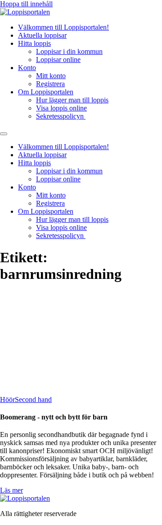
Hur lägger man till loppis (72, 100)
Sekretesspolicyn (61, 116)
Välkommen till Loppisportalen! (63, 27)
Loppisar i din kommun (69, 51)
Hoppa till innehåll (26, 4)
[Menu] (3, 133)
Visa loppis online (61, 108)
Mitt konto (51, 75)
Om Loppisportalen (45, 92)
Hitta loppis (34, 43)
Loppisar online (58, 59)
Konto (27, 67)
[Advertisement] (81, 341)
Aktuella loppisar (42, 35)
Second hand (33, 399)
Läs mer (11, 490)
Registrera (50, 84)
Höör (7, 399)
